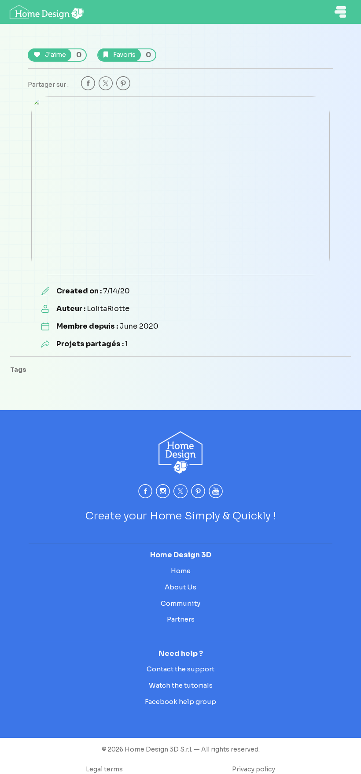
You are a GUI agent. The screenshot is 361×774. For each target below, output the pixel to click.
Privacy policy (253, 769)
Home (181, 571)
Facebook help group (180, 701)
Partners (181, 619)
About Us (180, 587)
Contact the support (180, 669)
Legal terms (104, 769)
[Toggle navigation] (340, 12)
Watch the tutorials (181, 685)
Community (180, 603)
